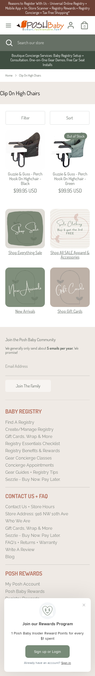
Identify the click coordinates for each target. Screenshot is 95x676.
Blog (10, 556)
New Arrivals (25, 311)
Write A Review (20, 549)
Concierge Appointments (29, 465)
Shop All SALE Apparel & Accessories (69, 255)
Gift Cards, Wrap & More (28, 436)
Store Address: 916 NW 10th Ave (36, 513)
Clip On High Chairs (30, 75)
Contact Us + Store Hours (30, 506)
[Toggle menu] (8, 25)
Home (9, 75)
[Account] (70, 22)
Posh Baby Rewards (25, 591)
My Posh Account (22, 584)
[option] (47, 60)
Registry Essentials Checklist (32, 443)
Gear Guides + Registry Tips (31, 472)
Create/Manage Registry (29, 429)
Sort (69, 117)
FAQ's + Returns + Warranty (31, 542)
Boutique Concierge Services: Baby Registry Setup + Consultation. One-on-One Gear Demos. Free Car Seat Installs (47, 60)
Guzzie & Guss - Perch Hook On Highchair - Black (25, 178)
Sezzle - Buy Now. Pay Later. (32, 479)
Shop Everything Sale (25, 252)
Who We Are (17, 520)
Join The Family (28, 386)
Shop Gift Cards (70, 311)
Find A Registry (19, 422)
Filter (25, 117)
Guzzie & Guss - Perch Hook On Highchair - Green (70, 178)
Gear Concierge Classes (28, 458)
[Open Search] (8, 42)
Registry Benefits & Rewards (32, 450)
